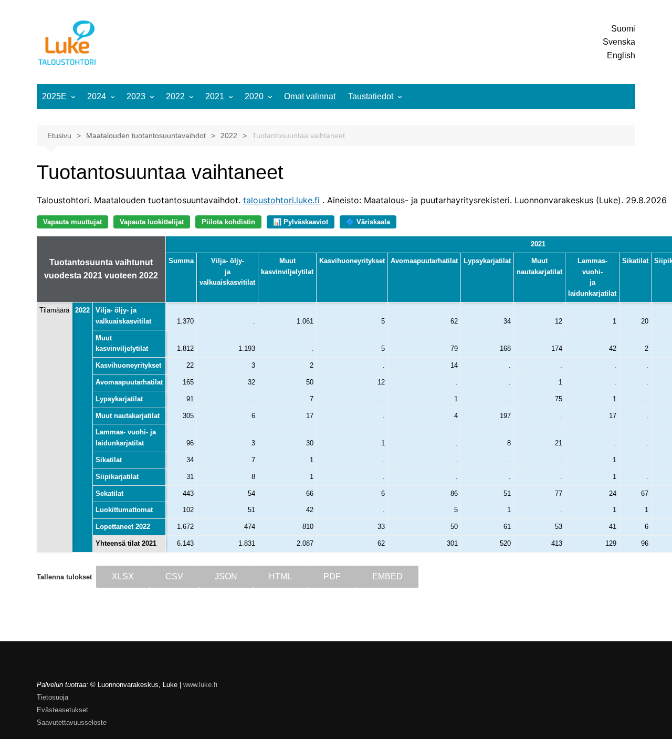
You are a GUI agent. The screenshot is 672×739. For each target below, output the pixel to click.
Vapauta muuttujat (72, 222)
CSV (174, 576)
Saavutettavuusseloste (72, 722)
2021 (214, 96)
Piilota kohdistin (228, 222)
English (621, 55)
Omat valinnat (309, 96)
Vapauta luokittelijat (152, 222)
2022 (175, 96)
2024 (96, 96)
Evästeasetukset (62, 710)
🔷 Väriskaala (368, 222)
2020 (254, 96)
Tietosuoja (52, 697)
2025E (54, 96)
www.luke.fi (200, 685)
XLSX (123, 576)
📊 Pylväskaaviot (300, 222)
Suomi (623, 28)
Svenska (619, 41)
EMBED (387, 576)
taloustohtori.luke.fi (281, 200)
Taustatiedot (370, 96)
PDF (332, 576)
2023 (136, 96)
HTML (280, 576)
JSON (226, 576)
